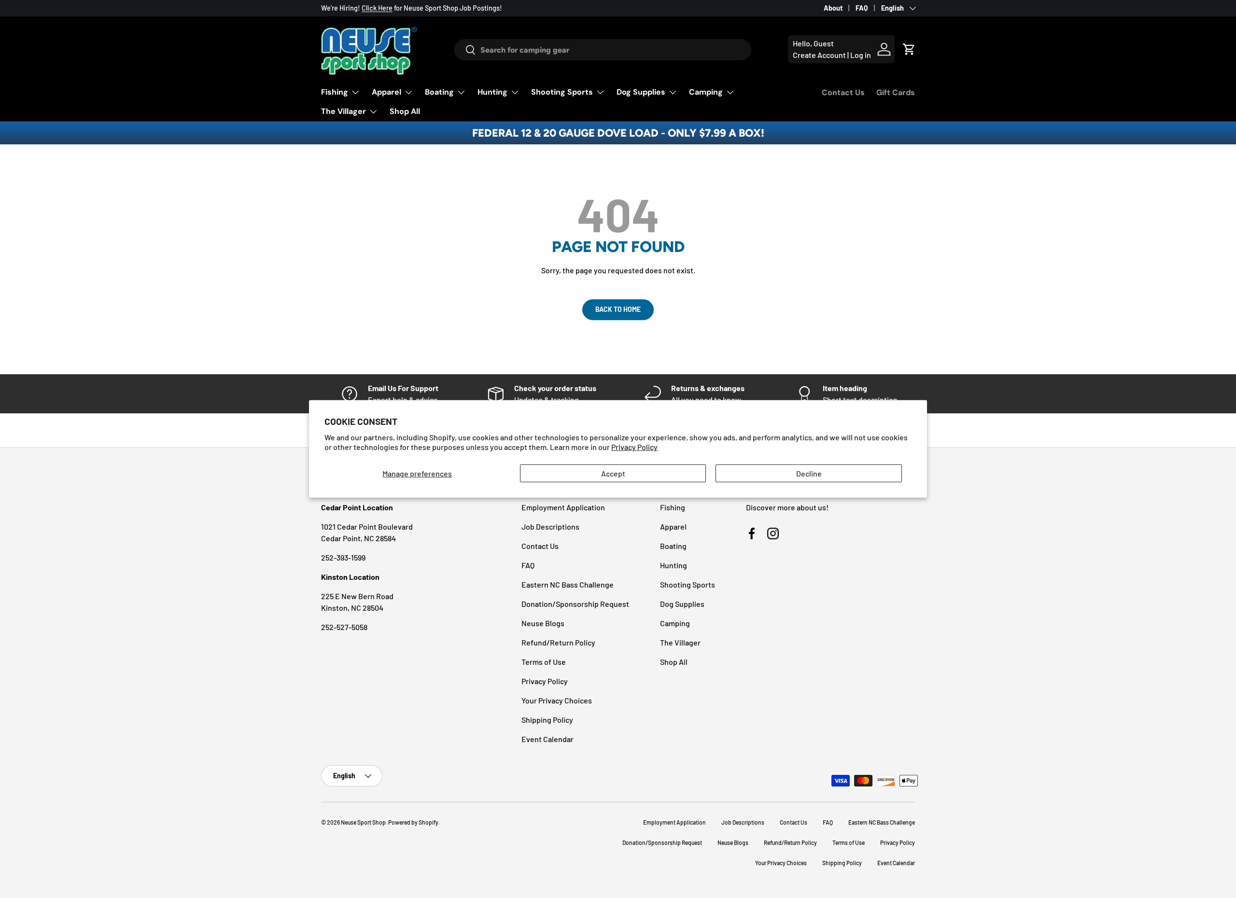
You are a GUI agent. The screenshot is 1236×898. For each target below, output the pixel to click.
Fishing (334, 92)
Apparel (386, 92)
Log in (860, 54)
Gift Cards (895, 92)
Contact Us (843, 92)
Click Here (377, 8)
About (833, 8)
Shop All (405, 111)
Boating (439, 92)
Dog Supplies (641, 92)
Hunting (492, 92)
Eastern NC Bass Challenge (567, 584)
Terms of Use (543, 661)
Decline (809, 473)
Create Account (819, 54)
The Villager (343, 111)
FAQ (862, 8)
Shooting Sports (562, 92)
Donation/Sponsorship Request (575, 603)
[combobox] (602, 49)
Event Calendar (547, 739)
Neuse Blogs (542, 623)
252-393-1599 (343, 557)
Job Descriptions (550, 526)
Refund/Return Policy (558, 642)
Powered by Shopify (413, 822)
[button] (909, 49)
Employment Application (563, 507)
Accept (613, 473)
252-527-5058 (344, 626)
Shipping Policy (547, 719)
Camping (706, 92)
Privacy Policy (634, 446)
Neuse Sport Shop (363, 822)
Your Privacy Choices (556, 700)
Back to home (618, 309)
